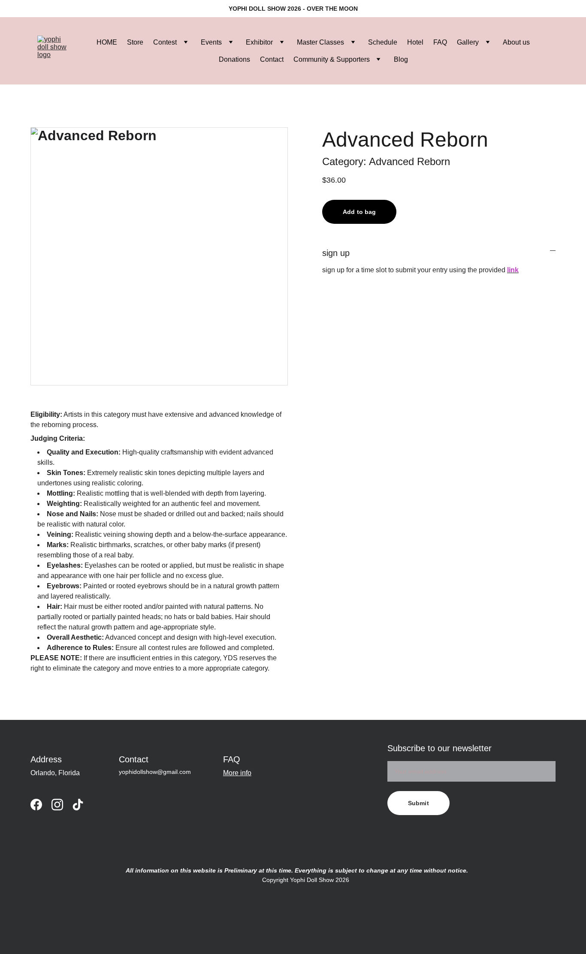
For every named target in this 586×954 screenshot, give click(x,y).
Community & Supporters (331, 59)
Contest (165, 42)
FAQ (440, 42)
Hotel (415, 42)
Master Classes (320, 42)
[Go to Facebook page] (36, 804)
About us (516, 42)
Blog (401, 59)
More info (237, 772)
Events (211, 42)
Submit (418, 803)
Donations (234, 59)
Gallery (468, 42)
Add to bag (359, 211)
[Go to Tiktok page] (78, 804)
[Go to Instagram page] (57, 804)
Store (135, 42)
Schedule (382, 42)
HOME (107, 42)
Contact (272, 59)
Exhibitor (259, 42)
